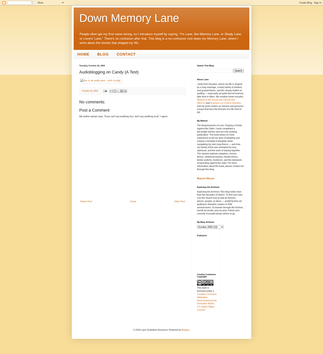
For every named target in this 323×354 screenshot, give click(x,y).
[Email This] (111, 91)
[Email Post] (105, 91)
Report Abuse (205, 178)
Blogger (185, 330)
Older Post (179, 201)
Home (83, 54)
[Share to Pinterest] (125, 91)
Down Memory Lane (129, 18)
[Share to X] (118, 91)
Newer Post (86, 201)
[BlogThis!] (115, 91)
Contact (126, 54)
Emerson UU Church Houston (225, 103)
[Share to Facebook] (122, 91)
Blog (103, 54)
